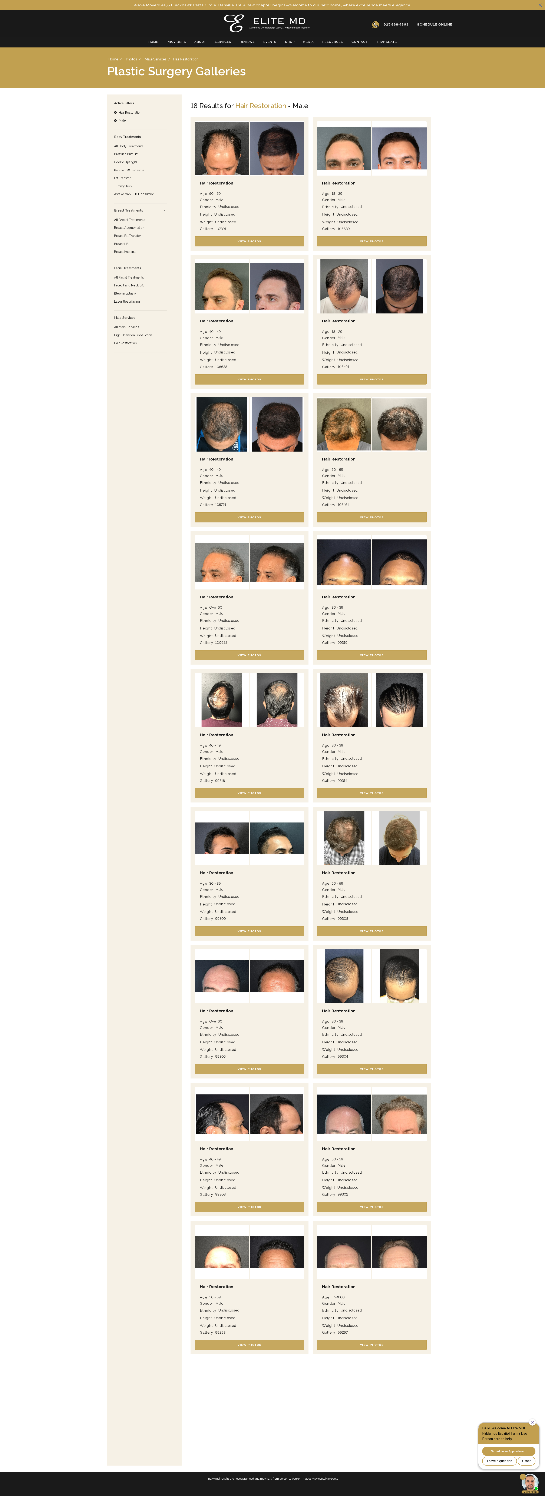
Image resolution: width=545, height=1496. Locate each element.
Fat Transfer (122, 178)
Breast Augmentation (129, 227)
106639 (344, 229)
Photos (131, 59)
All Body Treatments (128, 146)
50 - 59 (215, 194)
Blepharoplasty (125, 293)
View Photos (249, 241)
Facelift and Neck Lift (129, 285)
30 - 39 (337, 607)
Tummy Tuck (123, 186)
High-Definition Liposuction (133, 335)
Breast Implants (125, 251)
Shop (289, 41)
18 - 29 (337, 194)
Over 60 (215, 607)
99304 (343, 1056)
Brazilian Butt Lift (126, 154)
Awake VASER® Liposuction (134, 194)
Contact (359, 41)
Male (219, 200)
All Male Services (126, 327)
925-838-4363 (396, 24)
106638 (221, 367)
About (200, 41)
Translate (386, 41)
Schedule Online (434, 24)
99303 (220, 1194)
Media (308, 41)
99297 (343, 1332)
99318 (220, 781)
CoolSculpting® (125, 162)
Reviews (247, 41)
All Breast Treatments (129, 220)
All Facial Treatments (129, 277)
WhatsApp (375, 24)
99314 (342, 781)
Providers (176, 41)
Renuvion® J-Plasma (129, 170)
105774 (220, 505)
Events (270, 41)
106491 (343, 367)
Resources (332, 41)
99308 (343, 919)
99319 (342, 643)
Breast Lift (121, 244)
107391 (220, 229)
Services (223, 41)
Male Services (155, 59)
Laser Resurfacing (127, 301)
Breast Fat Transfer (127, 235)
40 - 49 (215, 332)
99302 (343, 1194)
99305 (220, 1056)
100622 (221, 643)
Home (153, 41)
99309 (220, 919)
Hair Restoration (125, 343)
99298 (220, 1332)
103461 (343, 505)
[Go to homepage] (224, 24)
